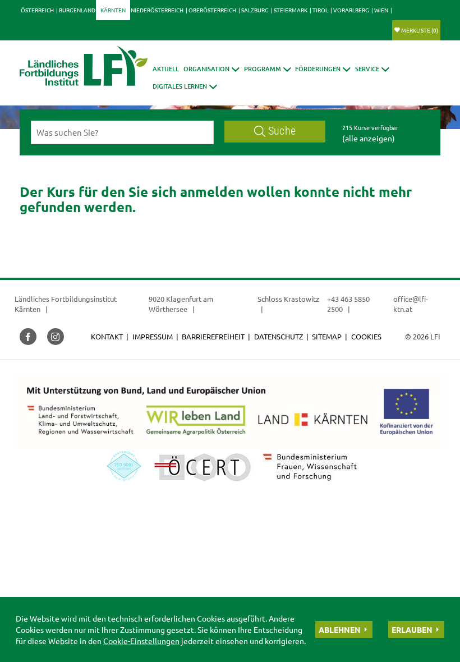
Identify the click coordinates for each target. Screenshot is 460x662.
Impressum (152, 336)
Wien (381, 10)
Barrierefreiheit (213, 336)
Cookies (366, 336)
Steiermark (290, 10)
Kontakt (107, 336)
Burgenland (77, 10)
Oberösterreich (212, 10)
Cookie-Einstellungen (141, 641)
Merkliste (419, 30)
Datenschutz (278, 336)
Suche (282, 131)
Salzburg (255, 10)
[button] (211, 68)
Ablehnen (340, 629)
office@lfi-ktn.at (410, 304)
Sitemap (327, 336)
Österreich (37, 10)
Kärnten (113, 10)
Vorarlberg (351, 10)
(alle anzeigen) (368, 138)
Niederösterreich (157, 10)
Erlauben (412, 629)
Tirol (320, 10)
